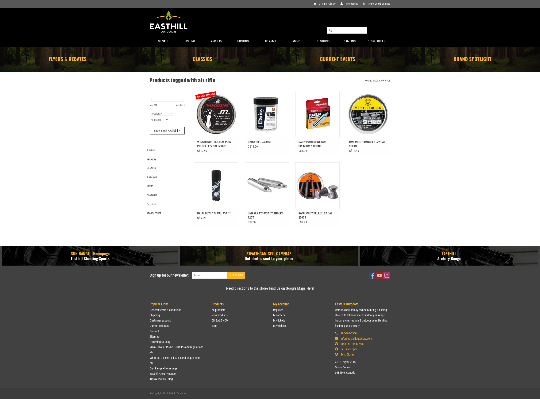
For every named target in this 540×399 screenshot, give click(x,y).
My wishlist (279, 325)
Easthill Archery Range (163, 373)
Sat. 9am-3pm (349, 349)
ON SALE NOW (220, 320)
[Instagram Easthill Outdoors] (386, 275)
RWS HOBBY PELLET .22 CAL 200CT (315, 215)
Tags (375, 80)
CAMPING (350, 41)
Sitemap (154, 336)
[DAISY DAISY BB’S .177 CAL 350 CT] (216, 185)
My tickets (279, 320)
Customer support (160, 320)
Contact (154, 331)
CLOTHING (323, 41)
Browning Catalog (160, 341)
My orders (279, 315)
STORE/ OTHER (376, 41)
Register (278, 310)
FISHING (190, 41)
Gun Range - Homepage (163, 368)
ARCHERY (216, 41)
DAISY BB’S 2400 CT (259, 142)
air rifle (385, 80)
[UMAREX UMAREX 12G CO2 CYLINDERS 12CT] (267, 185)
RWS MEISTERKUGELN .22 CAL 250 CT (367, 144)
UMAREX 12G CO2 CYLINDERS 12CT (265, 215)
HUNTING (243, 41)
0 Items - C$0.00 (327, 3)
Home (368, 80)
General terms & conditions (165, 310)
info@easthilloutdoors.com (356, 338)
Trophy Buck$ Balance (378, 3)
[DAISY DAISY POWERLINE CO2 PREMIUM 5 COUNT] (317, 114)
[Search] (330, 30)
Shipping (155, 315)
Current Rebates (159, 325)
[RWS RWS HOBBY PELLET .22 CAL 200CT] (317, 185)
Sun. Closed (348, 354)
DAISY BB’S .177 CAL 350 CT (214, 213)
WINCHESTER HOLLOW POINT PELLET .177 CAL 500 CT (215, 144)
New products (220, 315)
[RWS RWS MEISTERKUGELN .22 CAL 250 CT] (368, 114)
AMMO (296, 41)
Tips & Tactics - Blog (161, 379)
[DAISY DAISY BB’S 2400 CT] (267, 114)
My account (351, 3)
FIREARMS (270, 41)
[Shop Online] (270, 22)
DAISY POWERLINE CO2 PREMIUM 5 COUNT (312, 144)
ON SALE (163, 41)
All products (218, 310)
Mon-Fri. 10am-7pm (352, 344)
